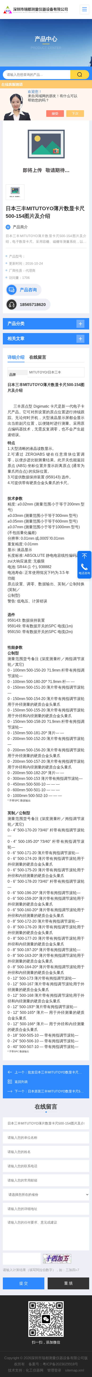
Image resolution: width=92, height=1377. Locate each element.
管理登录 (54, 1370)
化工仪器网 (34, 1370)
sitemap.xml (74, 1370)
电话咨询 (84, 573)
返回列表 (21, 1082)
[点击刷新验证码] (57, 1258)
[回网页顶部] (84, 556)
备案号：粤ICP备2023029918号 (53, 1364)
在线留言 (37, 357)
